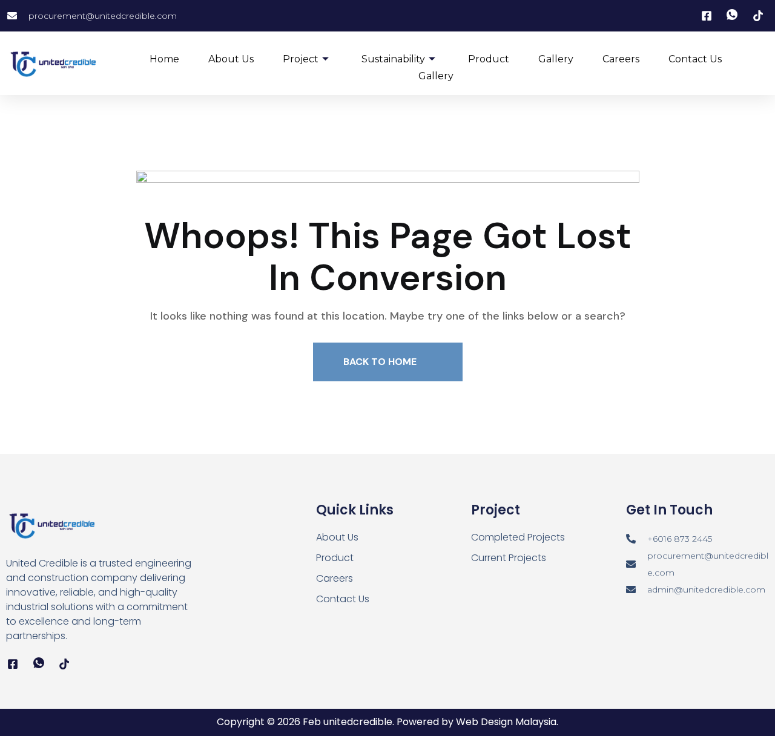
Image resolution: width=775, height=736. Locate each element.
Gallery (555, 59)
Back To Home (381, 361)
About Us (231, 59)
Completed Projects (518, 537)
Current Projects (508, 558)
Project (300, 59)
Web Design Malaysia (506, 722)
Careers (620, 59)
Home (164, 59)
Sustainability (393, 59)
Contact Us (695, 59)
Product (488, 59)
